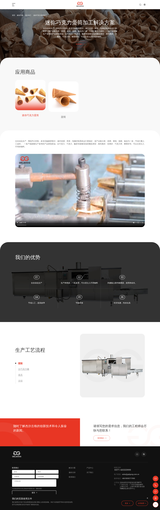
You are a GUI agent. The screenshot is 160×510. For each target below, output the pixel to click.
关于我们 (90, 472)
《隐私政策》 (39, 488)
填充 (20, 375)
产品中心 (90, 468)
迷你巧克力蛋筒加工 (40, 15)
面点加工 (28, 15)
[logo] (80, 4)
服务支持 (72, 472)
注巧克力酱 (23, 369)
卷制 (20, 363)
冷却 (20, 381)
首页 (13, 15)
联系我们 (72, 477)
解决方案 (20, 15)
